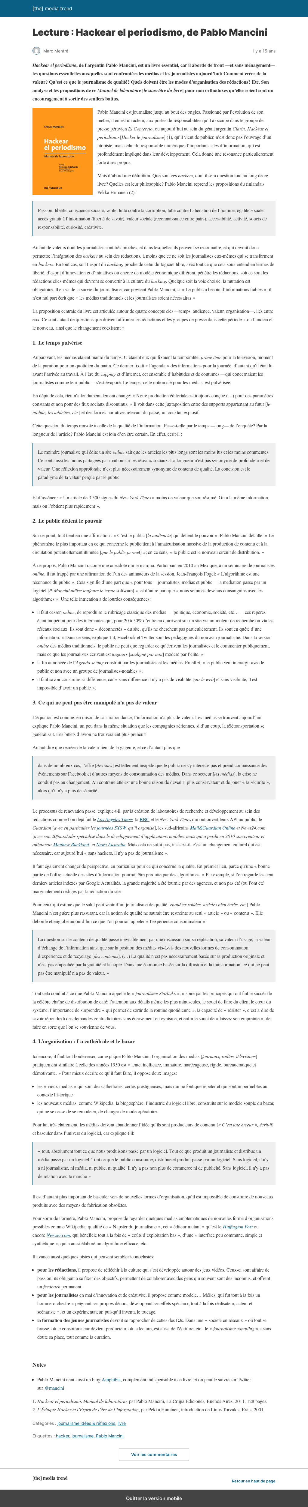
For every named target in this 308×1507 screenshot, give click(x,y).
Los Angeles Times (115, 819)
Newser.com (58, 1235)
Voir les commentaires (154, 1454)
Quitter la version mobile (154, 1498)
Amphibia (110, 1379)
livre (122, 1423)
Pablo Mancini (109, 1435)
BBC (144, 819)
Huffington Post (238, 1226)
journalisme (83, 1435)
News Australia (110, 844)
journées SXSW (111, 827)
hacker (62, 1435)
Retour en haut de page (254, 1481)
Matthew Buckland (71, 844)
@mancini (54, 1388)
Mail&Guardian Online (212, 827)
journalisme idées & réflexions (86, 1423)
